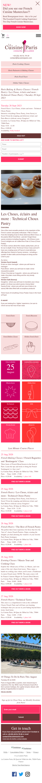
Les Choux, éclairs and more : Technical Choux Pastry (19, 93)
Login (7, 37)
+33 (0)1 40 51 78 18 (21, 56)
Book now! (21, 27)
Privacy (35, 752)
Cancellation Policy (17, 752)
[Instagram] (27, 774)
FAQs (5, 752)
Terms (28, 752)
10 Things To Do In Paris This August (19, 676)
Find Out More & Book (21, 481)
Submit (21, 159)
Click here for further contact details (15, 739)
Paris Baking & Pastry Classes (16, 89)
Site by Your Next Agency (21, 765)
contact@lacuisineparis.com (21, 58)
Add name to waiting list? (12, 140)
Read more (6, 692)
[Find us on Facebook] (14, 774)
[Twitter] (21, 774)
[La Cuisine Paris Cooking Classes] (21, 46)
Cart (3, 37)
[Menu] (38, 35)
